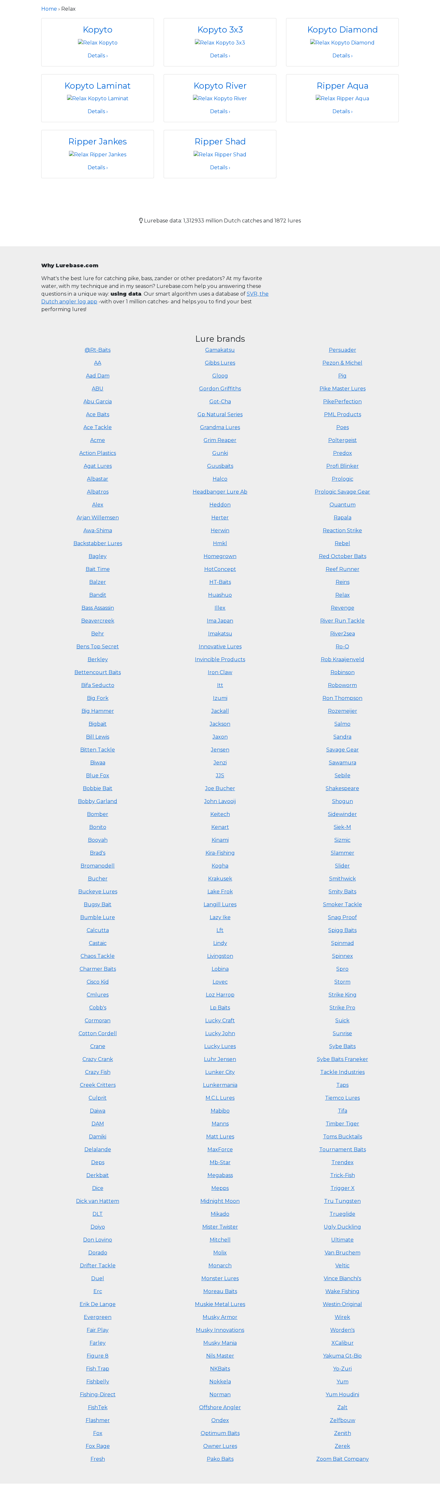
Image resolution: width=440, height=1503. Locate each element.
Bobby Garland (97, 801)
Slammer (342, 853)
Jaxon (220, 737)
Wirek (342, 1317)
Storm (342, 982)
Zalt (342, 1407)
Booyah (98, 840)
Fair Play (98, 1330)
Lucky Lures (220, 1046)
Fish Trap (97, 1369)
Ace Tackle (97, 427)
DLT (97, 1214)
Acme (97, 440)
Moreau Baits (220, 1291)
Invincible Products (220, 659)
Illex (220, 608)
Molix (220, 1253)
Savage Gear (342, 750)
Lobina (220, 969)
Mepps (220, 1188)
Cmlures (98, 995)
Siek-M (342, 827)
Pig (342, 376)
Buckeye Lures (97, 892)
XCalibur (342, 1343)
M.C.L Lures (220, 1098)
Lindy (220, 943)
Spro (342, 969)
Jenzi (220, 763)
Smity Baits (342, 892)
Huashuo (220, 595)
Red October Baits (342, 556)
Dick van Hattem (97, 1201)
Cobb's (97, 1008)
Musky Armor (220, 1317)
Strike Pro (342, 1008)
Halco (220, 479)
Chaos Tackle (98, 956)
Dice (97, 1188)
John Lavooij (220, 801)
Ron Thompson (342, 698)
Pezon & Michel (342, 363)
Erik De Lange (98, 1304)
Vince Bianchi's (342, 1278)
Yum (343, 1382)
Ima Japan (220, 621)
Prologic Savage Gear (342, 492)
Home (49, 9)
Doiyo (98, 1227)
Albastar (97, 479)
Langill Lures (220, 904)
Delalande (97, 1149)
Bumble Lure (97, 917)
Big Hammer (97, 711)
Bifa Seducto (97, 685)
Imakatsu (220, 634)
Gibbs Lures (220, 363)
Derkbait (97, 1175)
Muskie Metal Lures (220, 1304)
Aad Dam (98, 376)
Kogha (220, 866)
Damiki (97, 1137)
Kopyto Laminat (97, 86)
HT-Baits (220, 582)
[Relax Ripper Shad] (220, 154)
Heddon (220, 505)
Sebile (342, 775)
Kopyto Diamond (342, 29)
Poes (342, 427)
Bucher (98, 879)
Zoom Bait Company (342, 1459)
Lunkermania (220, 1085)
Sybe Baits (342, 1046)
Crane (97, 1046)
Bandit (97, 595)
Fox (97, 1433)
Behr (97, 634)
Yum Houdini (342, 1394)
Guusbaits (220, 466)
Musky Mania (220, 1343)
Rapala (342, 518)
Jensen (220, 750)
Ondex (220, 1420)
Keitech (220, 814)
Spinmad (342, 943)
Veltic (342, 1265)
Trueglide (342, 1214)
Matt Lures (220, 1137)
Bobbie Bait (97, 788)
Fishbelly (97, 1382)
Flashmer (98, 1420)
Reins (342, 582)
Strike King (343, 995)
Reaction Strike (342, 530)
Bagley (98, 556)
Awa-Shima (97, 530)
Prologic (342, 479)
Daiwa (97, 1111)
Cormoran (97, 1020)
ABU (97, 389)
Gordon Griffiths (220, 389)
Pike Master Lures (343, 389)
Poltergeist (342, 440)
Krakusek (220, 879)
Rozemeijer (342, 711)
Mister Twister (220, 1227)
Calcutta (98, 930)
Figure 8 (98, 1356)
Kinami (220, 840)
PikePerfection (342, 401)
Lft (220, 930)
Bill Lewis (97, 737)
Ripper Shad (220, 141)
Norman (220, 1394)
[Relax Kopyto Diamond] (342, 42)
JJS (220, 775)
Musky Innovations (220, 1330)
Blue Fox (97, 775)
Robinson (342, 672)
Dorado (97, 1253)
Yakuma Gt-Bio (342, 1356)
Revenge (342, 608)
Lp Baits (220, 1008)
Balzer (97, 582)
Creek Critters (98, 1085)
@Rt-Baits (97, 350)
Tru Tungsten (342, 1201)
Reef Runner (342, 569)
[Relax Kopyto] (98, 42)
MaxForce (220, 1149)
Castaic (98, 943)
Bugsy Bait (97, 904)
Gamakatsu (220, 350)
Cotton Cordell (98, 1033)
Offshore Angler (220, 1407)
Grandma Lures (220, 427)
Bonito (97, 827)
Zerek (342, 1446)
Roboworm (342, 685)
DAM (97, 1124)
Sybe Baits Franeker (342, 1059)
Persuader (342, 350)
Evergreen (97, 1317)
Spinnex (342, 956)
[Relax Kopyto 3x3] (220, 42)
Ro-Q (342, 646)
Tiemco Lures (342, 1098)
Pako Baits (220, 1459)
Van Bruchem (342, 1253)
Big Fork (98, 698)
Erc (97, 1291)
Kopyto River (220, 86)
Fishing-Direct (98, 1394)
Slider (342, 866)
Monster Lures (220, 1278)
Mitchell (220, 1240)
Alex (97, 505)
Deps (97, 1162)
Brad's (97, 853)
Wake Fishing (342, 1291)
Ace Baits (97, 414)
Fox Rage (98, 1446)
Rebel (342, 543)
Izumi (220, 698)
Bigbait (98, 724)
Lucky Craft (220, 1020)
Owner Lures (220, 1446)
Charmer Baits (98, 969)
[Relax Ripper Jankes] (97, 154)
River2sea (342, 634)
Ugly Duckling (342, 1227)
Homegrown (220, 556)
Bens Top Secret (97, 646)
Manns (220, 1124)
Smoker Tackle (342, 904)
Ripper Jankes (97, 141)
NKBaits (220, 1369)
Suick (342, 1020)
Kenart (220, 827)
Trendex (342, 1162)
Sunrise (342, 1033)
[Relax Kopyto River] (220, 98)
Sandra (342, 737)
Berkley (98, 659)
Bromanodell (98, 866)
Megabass (220, 1175)
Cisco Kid (98, 982)
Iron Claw (220, 672)
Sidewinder (342, 814)
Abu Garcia (97, 401)
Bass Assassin (97, 608)
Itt (220, 685)
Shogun (342, 801)
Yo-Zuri (342, 1369)
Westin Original (342, 1304)
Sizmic (342, 840)
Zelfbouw (342, 1420)
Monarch (220, 1265)
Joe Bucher (220, 788)
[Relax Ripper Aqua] (342, 98)
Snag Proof (342, 917)
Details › (98, 56)
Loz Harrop (220, 995)
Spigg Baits (342, 930)
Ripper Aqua (342, 86)
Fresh (98, 1459)
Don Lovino (97, 1240)
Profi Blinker (342, 466)
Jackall (220, 711)
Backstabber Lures (97, 543)
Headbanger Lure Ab (220, 492)
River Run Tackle (342, 621)
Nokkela (220, 1382)
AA (97, 363)
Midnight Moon (220, 1201)
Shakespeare (342, 788)
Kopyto (97, 29)
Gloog (220, 376)
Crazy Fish (97, 1072)
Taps (342, 1085)
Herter (220, 518)
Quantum (343, 505)
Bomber (97, 814)
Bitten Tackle (97, 750)
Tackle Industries (342, 1072)
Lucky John (220, 1033)
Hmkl (220, 543)
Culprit (98, 1098)
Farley (98, 1343)
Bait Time (98, 569)
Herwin (220, 530)
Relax (342, 595)
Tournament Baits (342, 1149)
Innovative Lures (220, 646)
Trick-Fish (342, 1175)
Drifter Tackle (98, 1265)
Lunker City (220, 1072)
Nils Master (220, 1356)
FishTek (98, 1407)
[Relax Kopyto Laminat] (98, 98)
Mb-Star (220, 1162)
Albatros (98, 492)
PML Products (342, 414)
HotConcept (220, 569)
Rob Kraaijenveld (342, 659)
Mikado (220, 1214)
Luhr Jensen (220, 1059)
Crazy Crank (97, 1059)
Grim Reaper (220, 440)
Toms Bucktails (342, 1137)
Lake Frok (220, 892)
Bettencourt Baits (97, 672)
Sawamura (342, 763)
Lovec (220, 982)
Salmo (342, 724)
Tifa (342, 1111)
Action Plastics (97, 453)
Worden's (342, 1330)
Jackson (220, 724)
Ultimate (342, 1240)
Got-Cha (220, 401)
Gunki (220, 453)
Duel (97, 1278)
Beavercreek (97, 621)
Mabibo (220, 1111)
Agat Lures (98, 466)
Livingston (220, 956)
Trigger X (342, 1188)
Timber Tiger (342, 1124)
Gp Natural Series (220, 414)
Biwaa (97, 763)
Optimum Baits (220, 1433)
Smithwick (342, 879)
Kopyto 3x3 (220, 29)
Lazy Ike (220, 917)
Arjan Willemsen (98, 518)
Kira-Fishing (220, 853)
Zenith (342, 1433)
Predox (342, 453)
